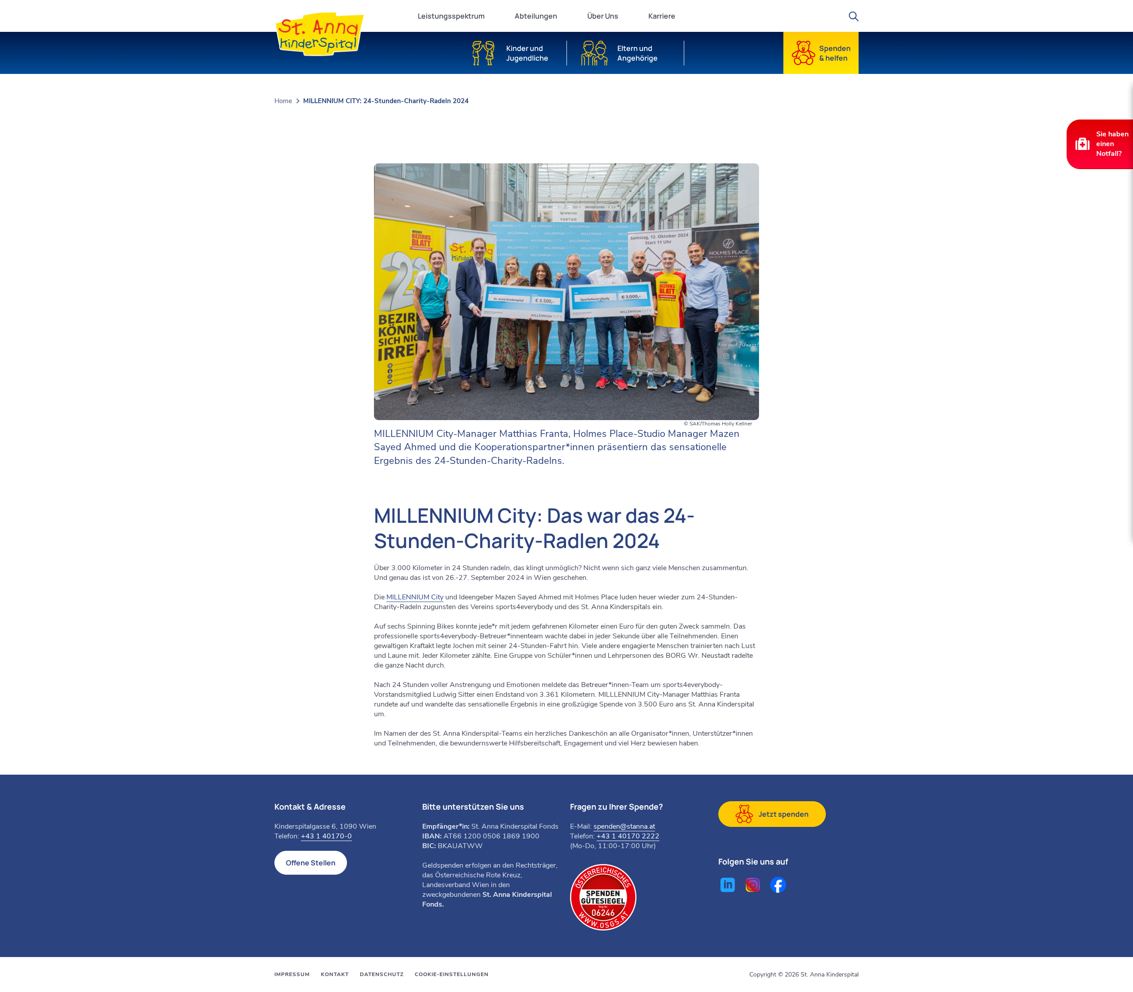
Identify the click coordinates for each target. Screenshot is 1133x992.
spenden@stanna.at (624, 826)
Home (283, 100)
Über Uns (602, 16)
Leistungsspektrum (451, 16)
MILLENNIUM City (414, 597)
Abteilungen (536, 16)
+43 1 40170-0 (326, 836)
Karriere (661, 16)
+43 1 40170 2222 (628, 836)
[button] (1100, 144)
